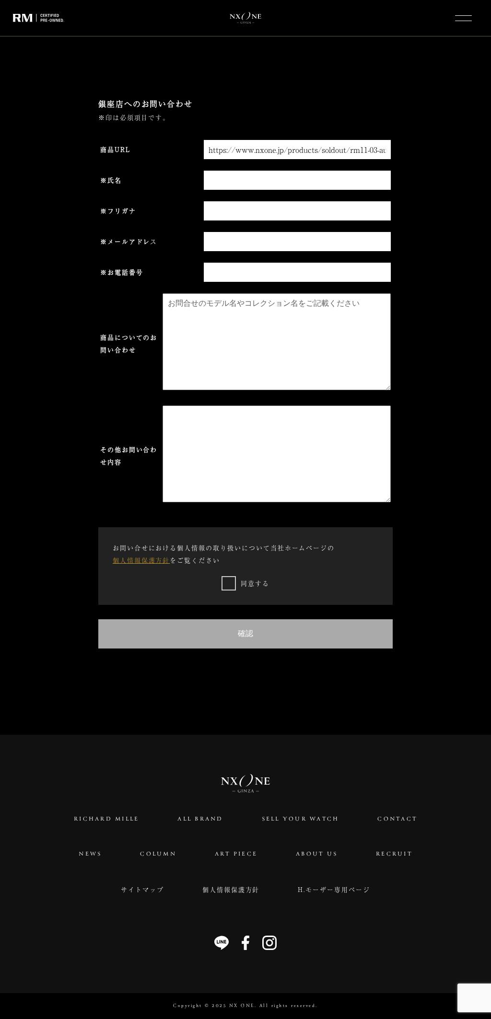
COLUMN (158, 854)
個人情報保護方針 (141, 560)
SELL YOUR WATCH (300, 819)
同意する (255, 583)
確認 (245, 633)
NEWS (90, 854)
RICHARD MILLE (106, 819)
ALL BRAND (200, 819)
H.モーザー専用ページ (334, 889)
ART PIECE (236, 854)
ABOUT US (317, 854)
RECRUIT (394, 854)
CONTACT (397, 819)
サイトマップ (142, 889)
